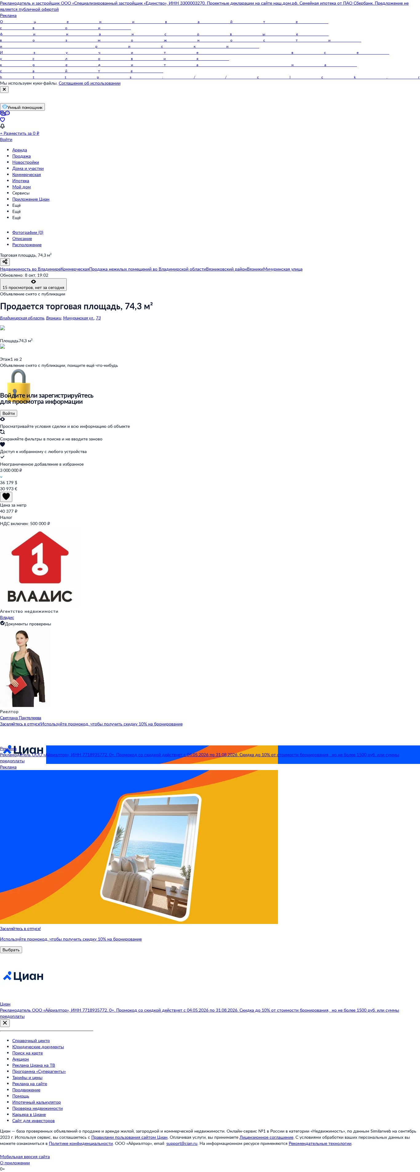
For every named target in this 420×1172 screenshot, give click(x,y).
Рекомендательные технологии (320, 1143)
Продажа (21, 156)
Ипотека (20, 180)
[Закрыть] (4, 89)
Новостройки (25, 162)
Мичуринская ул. (78, 318)
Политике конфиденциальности (81, 1143)
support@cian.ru (181, 1143)
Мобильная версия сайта (25, 1156)
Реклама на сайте (29, 1083)
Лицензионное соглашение (266, 1137)
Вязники (53, 318)
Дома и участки (28, 168)
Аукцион (20, 1059)
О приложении (15, 1163)
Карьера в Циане (29, 1114)
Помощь (20, 1096)
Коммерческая (26, 174)
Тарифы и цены (27, 1077)
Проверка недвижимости (37, 1108)
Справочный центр (31, 1040)
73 (98, 318)
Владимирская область (22, 318)
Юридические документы (38, 1047)
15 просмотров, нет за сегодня (33, 287)
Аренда (19, 150)
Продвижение (26, 1090)
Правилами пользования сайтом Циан (129, 1137)
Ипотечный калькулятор (36, 1102)
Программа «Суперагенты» (39, 1071)
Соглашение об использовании (90, 83)
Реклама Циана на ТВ (33, 1065)
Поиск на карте (27, 1053)
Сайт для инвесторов (33, 1120)
